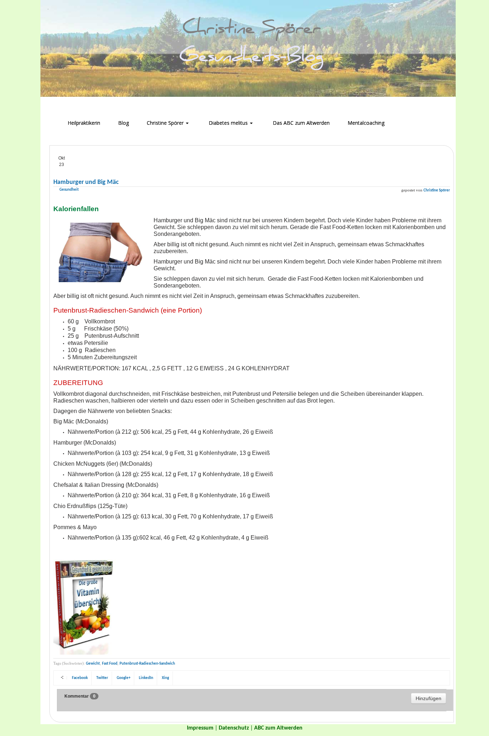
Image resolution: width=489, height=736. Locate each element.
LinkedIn (146, 678)
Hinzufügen (428, 698)
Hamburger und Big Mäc (86, 182)
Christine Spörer (436, 191)
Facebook (80, 678)
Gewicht (93, 664)
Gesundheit (69, 190)
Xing (165, 678)
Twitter (102, 678)
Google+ (123, 678)
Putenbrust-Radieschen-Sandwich (147, 664)
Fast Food (109, 664)
